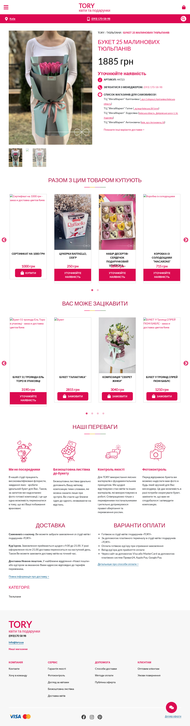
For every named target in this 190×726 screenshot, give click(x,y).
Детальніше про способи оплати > (118, 564)
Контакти (14, 668)
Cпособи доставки (106, 668)
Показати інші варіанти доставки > (124, 129)
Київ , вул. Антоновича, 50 (152, 122)
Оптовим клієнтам (148, 668)
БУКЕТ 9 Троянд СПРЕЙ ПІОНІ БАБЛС (162, 378)
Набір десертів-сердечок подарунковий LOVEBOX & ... (117, 257)
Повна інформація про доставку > (29, 576)
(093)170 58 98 (17, 635)
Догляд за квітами (58, 682)
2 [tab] (98, 290)
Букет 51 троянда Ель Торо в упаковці (28, 378)
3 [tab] (98, 413)
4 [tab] (103, 413)
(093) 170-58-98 (100, 18)
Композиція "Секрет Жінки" (117, 378)
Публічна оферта (105, 682)
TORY (101, 32)
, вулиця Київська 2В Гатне (146, 108)
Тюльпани (114, 32)
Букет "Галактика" (72, 377)
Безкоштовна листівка (61, 688)
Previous (4, 240)
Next (186, 240)
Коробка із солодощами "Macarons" (162, 257)
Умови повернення (149, 675)
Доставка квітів (56, 695)
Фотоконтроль (56, 675)
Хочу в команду (18, 675)
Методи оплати (104, 675)
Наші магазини (18, 649)
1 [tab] (92, 290)
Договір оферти (173, 716)
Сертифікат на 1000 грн (28, 253)
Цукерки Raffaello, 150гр (72, 255)
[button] (183, 19)
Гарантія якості (57, 668)
